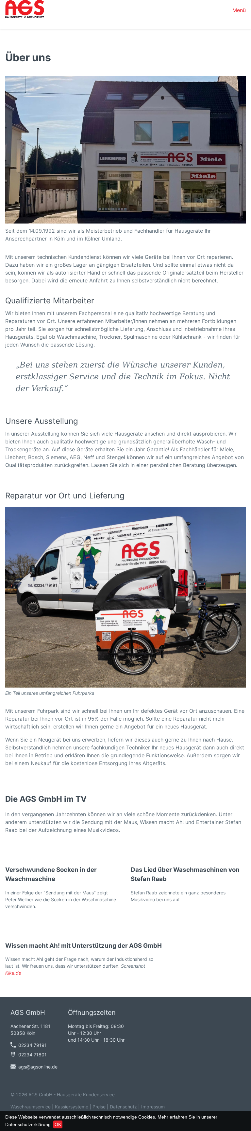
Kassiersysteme (71, 1106)
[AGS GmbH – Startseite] (24, 10)
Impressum (153, 1106)
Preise (99, 1106)
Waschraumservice (30, 1106)
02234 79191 (32, 1045)
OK (58, 1124)
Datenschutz (123, 1106)
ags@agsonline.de (38, 1066)
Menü (239, 10)
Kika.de (13, 973)
